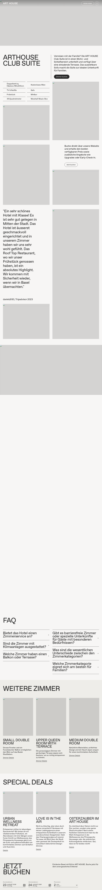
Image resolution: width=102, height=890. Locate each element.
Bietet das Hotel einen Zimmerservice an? (20, 635)
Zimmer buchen (61, 77)
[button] (14, 885)
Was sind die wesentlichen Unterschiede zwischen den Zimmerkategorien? (73, 653)
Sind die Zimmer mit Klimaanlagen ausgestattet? (24, 645)
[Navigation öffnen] (97, 3)
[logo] (10, 3)
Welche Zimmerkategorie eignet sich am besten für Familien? (71, 667)
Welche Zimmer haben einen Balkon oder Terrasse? (25, 656)
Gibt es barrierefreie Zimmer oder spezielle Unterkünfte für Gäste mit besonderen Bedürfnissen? (74, 638)
